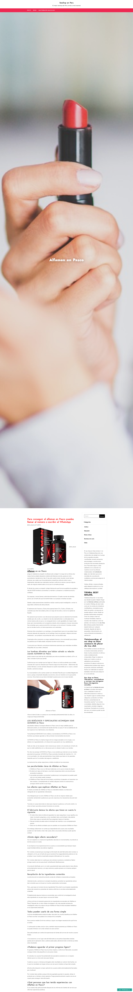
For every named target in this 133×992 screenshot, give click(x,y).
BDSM (34, 10)
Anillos (86, 527)
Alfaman (31, 571)
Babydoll (86, 531)
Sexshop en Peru (66, 2)
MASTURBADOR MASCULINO (47, 10)
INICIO (29, 10)
